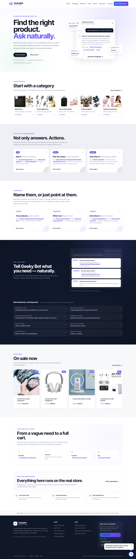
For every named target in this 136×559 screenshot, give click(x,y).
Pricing (109, 4)
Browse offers (118, 365)
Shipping (75, 4)
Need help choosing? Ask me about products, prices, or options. (117, 546)
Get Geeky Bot (120, 4)
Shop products (34, 54)
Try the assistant (20, 54)
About (95, 4)
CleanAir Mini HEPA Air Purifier (82, 399)
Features (102, 4)
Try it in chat (20, 169)
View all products (116, 90)
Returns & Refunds (80, 528)
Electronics (57, 528)
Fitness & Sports (58, 533)
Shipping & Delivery (80, 525)
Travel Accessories (59, 530)
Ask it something (112, 481)
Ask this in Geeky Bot (95, 56)
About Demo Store (80, 533)
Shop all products (59, 525)
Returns (83, 4)
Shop (68, 4)
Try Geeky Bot (110, 535)
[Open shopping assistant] (131, 554)
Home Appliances (59, 536)
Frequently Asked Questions (83, 530)
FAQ (89, 4)
